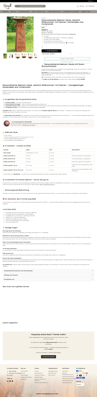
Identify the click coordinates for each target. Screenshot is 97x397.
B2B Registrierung (52, 371)
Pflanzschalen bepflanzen (41, 382)
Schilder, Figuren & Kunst (54, 11)
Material (23, 373)
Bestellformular (52, 373)
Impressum (65, 371)
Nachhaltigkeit (24, 375)
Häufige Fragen (38, 377)
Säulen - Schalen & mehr (38, 11)
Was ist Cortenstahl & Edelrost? (40, 380)
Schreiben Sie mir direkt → (29, 125)
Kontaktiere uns (9, 279)
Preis (43, 27)
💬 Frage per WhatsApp (67, 62)
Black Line (13, 11)
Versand (50, 31)
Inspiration (23, 379)
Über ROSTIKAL (24, 371)
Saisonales (5, 11)
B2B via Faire (51, 375)
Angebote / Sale (86, 11)
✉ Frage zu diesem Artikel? (67, 58)
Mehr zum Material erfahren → (47, 184)
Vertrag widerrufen (67, 382)
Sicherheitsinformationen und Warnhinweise (18, 271)
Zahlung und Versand (11, 275)
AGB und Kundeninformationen (68, 373)
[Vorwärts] (37, 56)
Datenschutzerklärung (68, 376)
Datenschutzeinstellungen (69, 378)
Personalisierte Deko (24, 11)
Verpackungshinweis (67, 380)
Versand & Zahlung (39, 375)
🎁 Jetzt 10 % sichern (48, 356)
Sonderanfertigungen (26, 377)
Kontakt (37, 371)
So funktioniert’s (72, 34)
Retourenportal (38, 373)
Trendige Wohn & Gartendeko (71, 11)
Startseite (44, 18)
